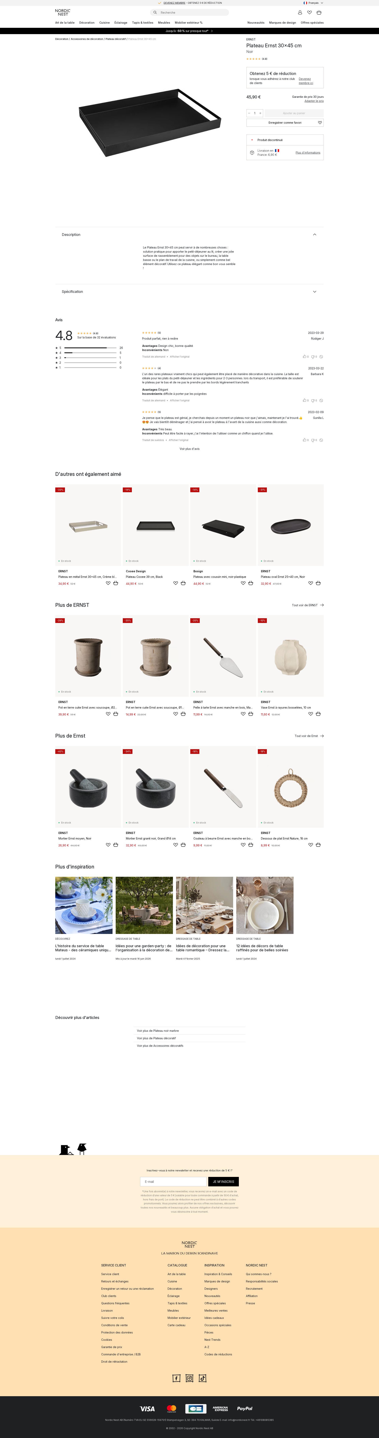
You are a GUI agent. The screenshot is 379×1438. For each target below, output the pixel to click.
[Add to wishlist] (108, 583)
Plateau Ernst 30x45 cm (142, 38)
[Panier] (319, 12)
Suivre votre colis (112, 1317)
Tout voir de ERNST (305, 605)
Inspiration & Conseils (218, 1274)
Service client (110, 1274)
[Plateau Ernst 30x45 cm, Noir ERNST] (150, 123)
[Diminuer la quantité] (249, 113)
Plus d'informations (308, 152)
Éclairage (120, 22)
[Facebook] (176, 1377)
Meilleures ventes (216, 1310)
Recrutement (254, 1288)
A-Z (207, 1347)
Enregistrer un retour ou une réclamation (127, 1288)
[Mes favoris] (309, 12)
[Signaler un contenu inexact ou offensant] (321, 357)
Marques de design (282, 22)
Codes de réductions (218, 1354)
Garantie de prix (111, 1347)
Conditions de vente (114, 1325)
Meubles (164, 22)
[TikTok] (202, 1377)
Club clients (108, 1296)
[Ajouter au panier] (115, 583)
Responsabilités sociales (262, 1281)
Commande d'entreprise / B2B (121, 1354)
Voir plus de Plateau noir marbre (158, 1030)
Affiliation (252, 1296)
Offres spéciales (312, 22)
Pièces (209, 1332)
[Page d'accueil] (62, 12)
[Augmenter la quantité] (260, 113)
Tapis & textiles (142, 22)
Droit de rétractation (114, 1361)
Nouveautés (256, 22)
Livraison (107, 1310)
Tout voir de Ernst (306, 736)
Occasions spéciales (218, 1325)
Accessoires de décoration (87, 38)
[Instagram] (189, 1377)
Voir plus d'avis (190, 448)
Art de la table (65, 22)
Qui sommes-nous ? (258, 1274)
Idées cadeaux (214, 1317)
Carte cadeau (176, 1325)
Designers (211, 1288)
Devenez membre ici (306, 81)
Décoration (87, 22)
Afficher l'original (180, 356)
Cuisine (104, 22)
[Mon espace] (300, 12)
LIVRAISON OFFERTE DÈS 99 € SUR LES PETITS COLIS (192, 2)
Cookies (106, 1339)
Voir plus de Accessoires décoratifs (160, 1045)
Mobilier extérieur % (189, 22)
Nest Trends (212, 1339)
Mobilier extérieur (179, 1317)
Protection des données (117, 1332)
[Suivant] (231, 123)
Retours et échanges (115, 1281)
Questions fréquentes (115, 1303)
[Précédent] (69, 123)
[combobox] (314, 3)
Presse (250, 1303)
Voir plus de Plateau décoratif (156, 1038)
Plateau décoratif (116, 38)
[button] (256, 59)
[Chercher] (155, 12)
